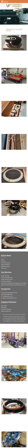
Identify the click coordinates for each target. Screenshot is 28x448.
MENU (6, 2)
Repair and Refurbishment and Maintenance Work (13, 284)
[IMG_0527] (14, 43)
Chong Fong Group (5, 262)
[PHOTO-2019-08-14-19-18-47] (14, 208)
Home (2, 259)
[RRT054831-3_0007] (14, 373)
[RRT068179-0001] (14, 406)
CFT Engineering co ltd (7, 296)
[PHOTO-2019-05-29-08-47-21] (14, 109)
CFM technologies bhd (6, 294)
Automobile (4, 305)
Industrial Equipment (6, 311)
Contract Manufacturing (6, 277)
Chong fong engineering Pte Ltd (9, 292)
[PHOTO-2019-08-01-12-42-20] (14, 175)
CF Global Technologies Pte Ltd (9, 298)
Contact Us (3, 268)
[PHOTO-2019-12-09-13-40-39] (14, 340)
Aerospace (3, 307)
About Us (3, 261)
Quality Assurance (5, 266)
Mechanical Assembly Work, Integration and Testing (13, 283)
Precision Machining (6, 281)
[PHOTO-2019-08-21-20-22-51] (14, 241)
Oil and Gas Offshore (6, 309)
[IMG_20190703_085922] (14, 76)
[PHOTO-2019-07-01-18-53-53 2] (14, 142)
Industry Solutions (5, 264)
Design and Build (5, 275)
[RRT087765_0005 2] (14, 439)
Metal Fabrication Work (6, 279)
